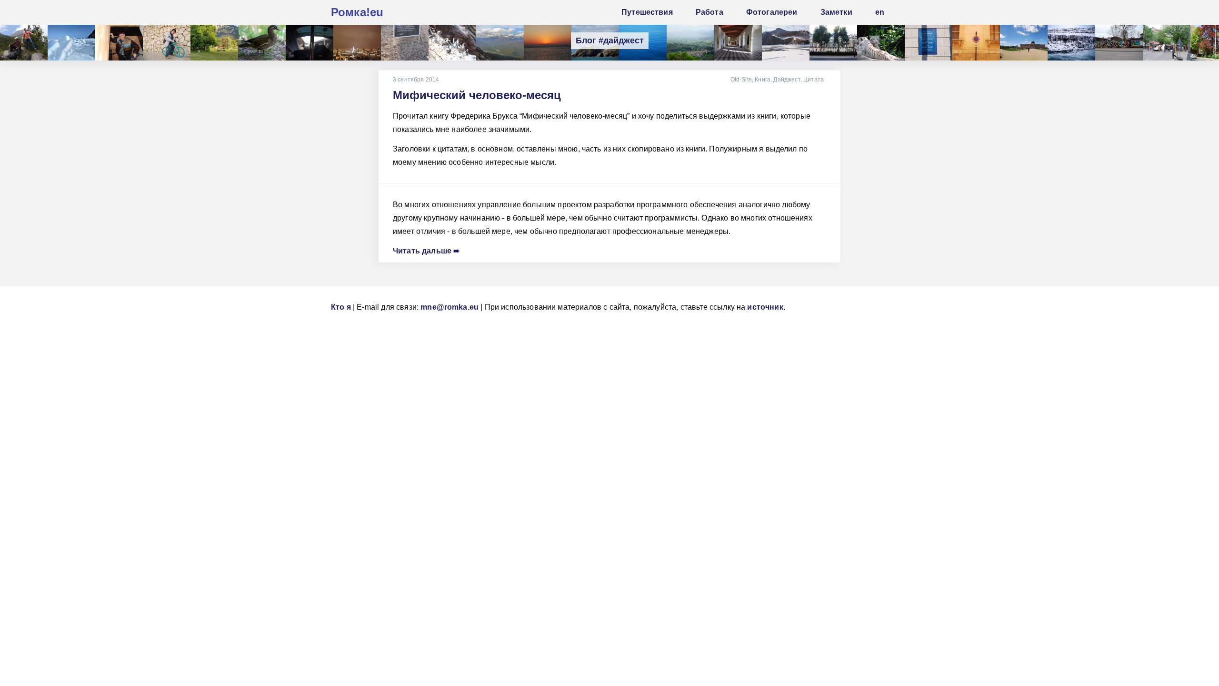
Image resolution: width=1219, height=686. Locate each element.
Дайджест (786, 79)
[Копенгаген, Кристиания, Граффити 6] (1119, 43)
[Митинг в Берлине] (1166, 43)
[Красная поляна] (500, 43)
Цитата (813, 79)
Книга (762, 79)
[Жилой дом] (833, 43)
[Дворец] (738, 43)
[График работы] (928, 43)
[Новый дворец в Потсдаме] (1024, 43)
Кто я (341, 307)
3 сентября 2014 (416, 79)
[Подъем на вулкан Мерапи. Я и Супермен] (24, 43)
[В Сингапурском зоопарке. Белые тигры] (881, 43)
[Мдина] (976, 43)
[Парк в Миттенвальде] (214, 43)
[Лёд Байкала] (71, 43)
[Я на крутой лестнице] (119, 43)
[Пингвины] (452, 43)
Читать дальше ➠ (426, 251)
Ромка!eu (357, 12)
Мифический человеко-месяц (477, 95)
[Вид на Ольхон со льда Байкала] (785, 43)
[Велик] (166, 43)
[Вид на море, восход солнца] (547, 43)
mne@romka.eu (449, 307)
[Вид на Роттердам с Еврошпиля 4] (357, 43)
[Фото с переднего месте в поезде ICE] (309, 43)
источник (765, 307)
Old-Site (741, 79)
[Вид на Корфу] (690, 43)
